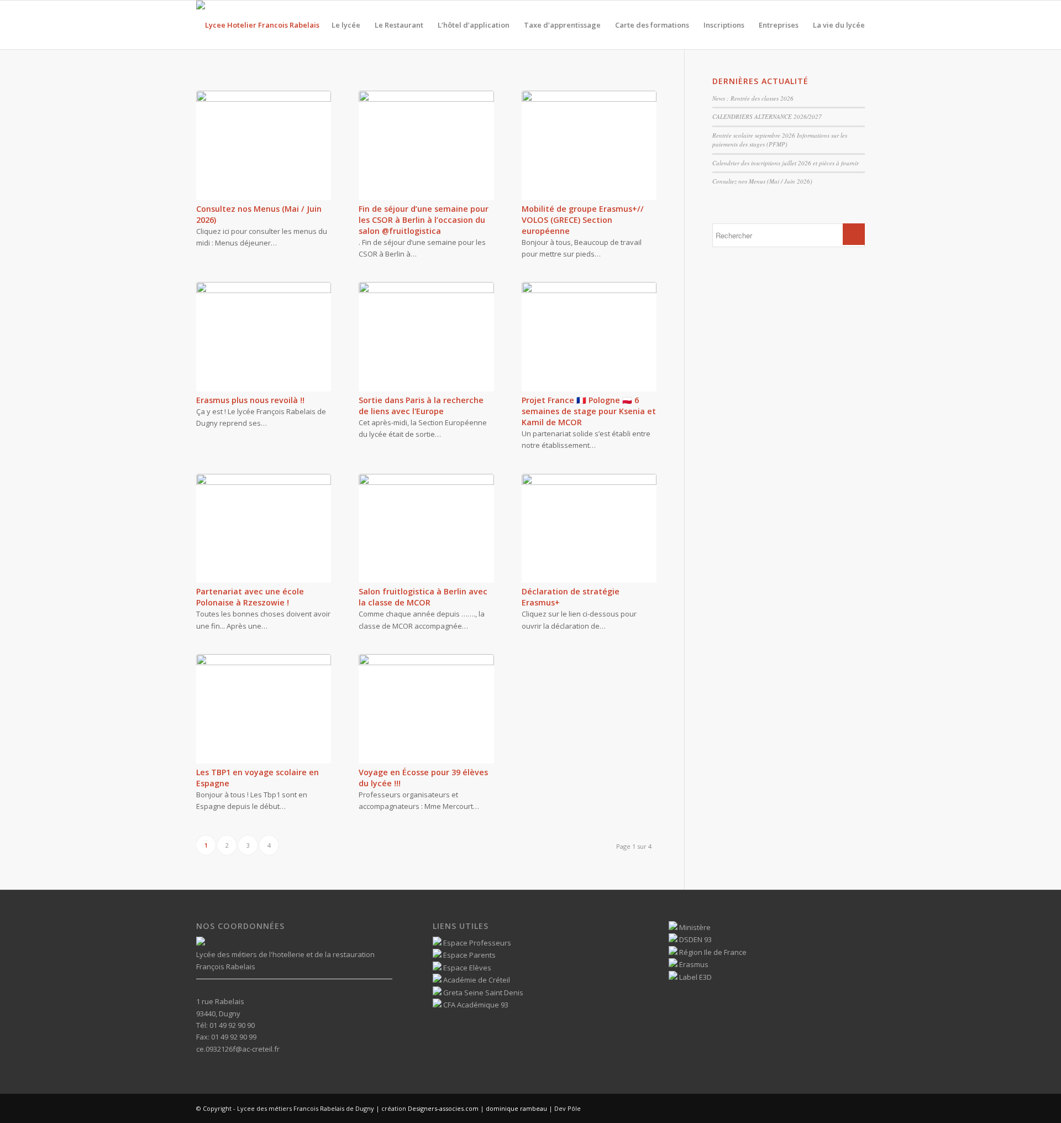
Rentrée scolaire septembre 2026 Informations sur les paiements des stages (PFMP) (779, 140)
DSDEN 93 (694, 939)
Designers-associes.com (443, 1108)
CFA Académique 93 (475, 1005)
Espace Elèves (466, 968)
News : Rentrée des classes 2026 (753, 98)
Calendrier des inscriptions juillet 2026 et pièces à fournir (785, 163)
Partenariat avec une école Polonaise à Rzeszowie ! (250, 597)
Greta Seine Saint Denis (482, 992)
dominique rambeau (515, 1108)
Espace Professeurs (476, 943)
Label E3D (694, 977)
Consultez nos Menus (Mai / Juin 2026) (762, 181)
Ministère (694, 927)
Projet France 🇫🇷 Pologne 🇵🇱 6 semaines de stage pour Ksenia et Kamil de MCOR (589, 411)
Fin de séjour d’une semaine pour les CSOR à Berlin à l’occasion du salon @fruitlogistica (424, 219)
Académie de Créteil (476, 980)
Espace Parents (469, 955)
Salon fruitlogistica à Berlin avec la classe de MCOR (423, 597)
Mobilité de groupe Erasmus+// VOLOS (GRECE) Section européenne (583, 219)
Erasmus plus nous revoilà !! (250, 400)
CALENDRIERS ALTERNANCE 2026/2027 (767, 116)
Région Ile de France (712, 952)
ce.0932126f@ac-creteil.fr (238, 1049)
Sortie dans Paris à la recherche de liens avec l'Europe (421, 405)
